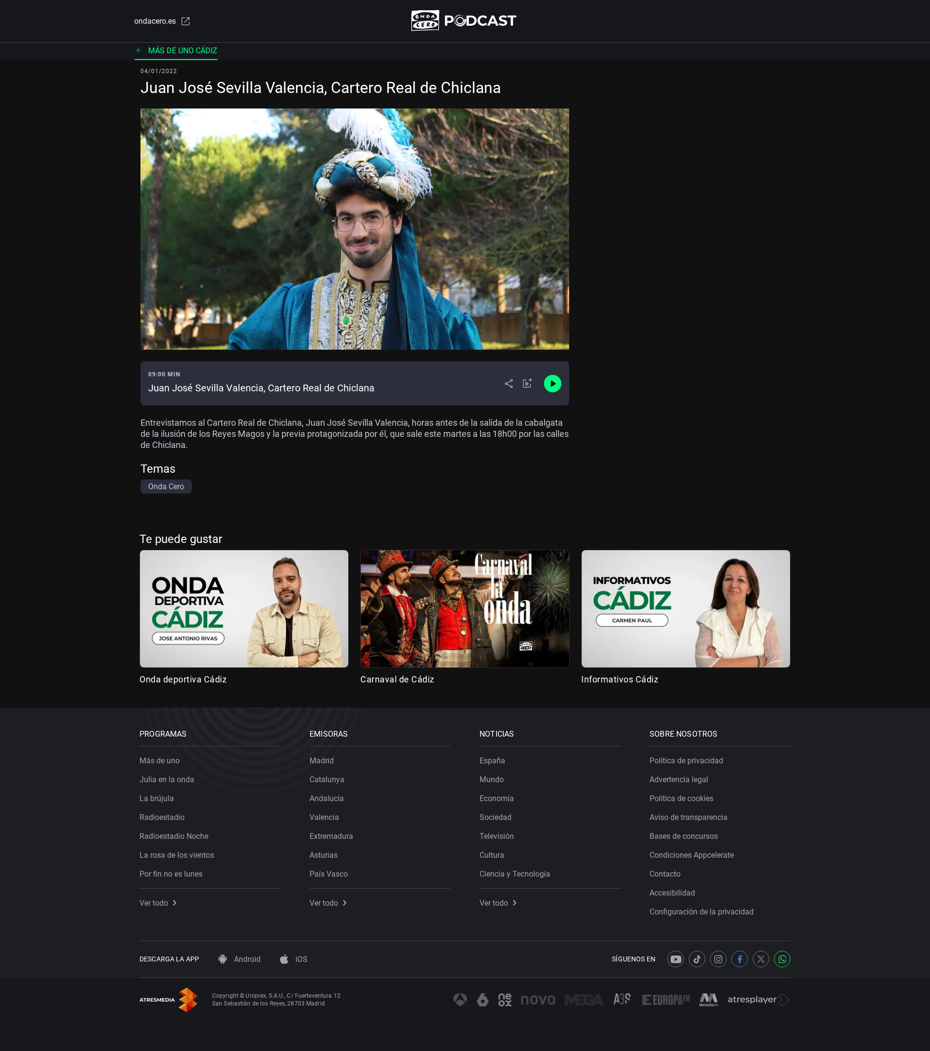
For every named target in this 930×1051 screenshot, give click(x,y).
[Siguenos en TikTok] (697, 959)
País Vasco (329, 874)
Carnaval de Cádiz (397, 679)
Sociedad (496, 817)
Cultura (492, 855)
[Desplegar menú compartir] (509, 383)
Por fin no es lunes (171, 874)
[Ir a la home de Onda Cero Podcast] (465, 20)
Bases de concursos (684, 836)
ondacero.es (155, 21)
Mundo (492, 779)
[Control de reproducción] (552, 383)
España (492, 760)
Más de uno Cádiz (182, 50)
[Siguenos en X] (761, 959)
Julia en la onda (167, 779)
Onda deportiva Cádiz (183, 679)
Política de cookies (681, 798)
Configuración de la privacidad (702, 911)
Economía (497, 798)
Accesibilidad (672, 892)
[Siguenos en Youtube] (675, 959)
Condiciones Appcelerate (692, 855)
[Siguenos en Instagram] (718, 959)
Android (246, 959)
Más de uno (160, 760)
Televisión (497, 836)
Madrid (322, 760)
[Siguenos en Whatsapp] (782, 959)
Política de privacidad (686, 760)
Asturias (324, 855)
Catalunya (327, 779)
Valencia (324, 817)
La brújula (157, 798)
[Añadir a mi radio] (527, 383)
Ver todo (154, 903)
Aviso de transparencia (689, 817)
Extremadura (331, 836)
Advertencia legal (679, 779)
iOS (301, 959)
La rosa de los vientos (177, 855)
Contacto (665, 874)
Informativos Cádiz (619, 679)
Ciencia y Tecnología (515, 874)
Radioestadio (162, 817)
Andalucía (327, 798)
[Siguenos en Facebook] (739, 959)
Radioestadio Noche (174, 836)
